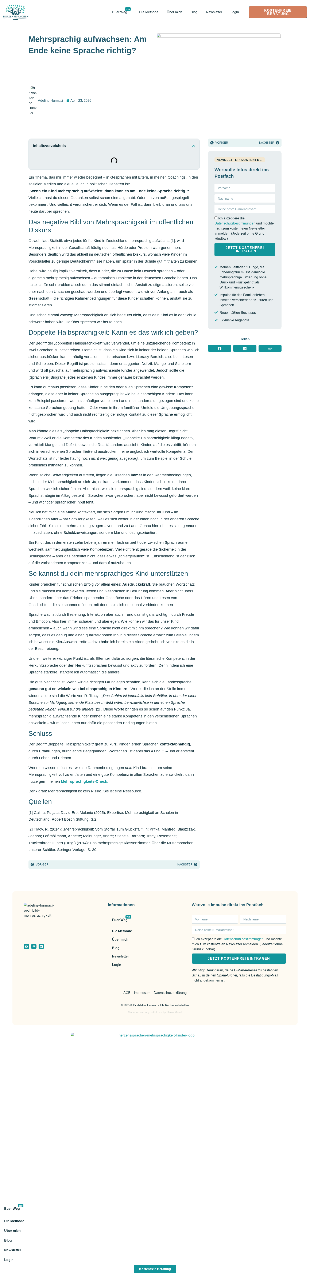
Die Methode (148, 12)
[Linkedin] (41, 946)
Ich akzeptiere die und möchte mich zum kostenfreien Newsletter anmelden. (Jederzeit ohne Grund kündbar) (244, 228)
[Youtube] (26, 946)
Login (234, 12)
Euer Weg (121, 11)
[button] (193, 145)
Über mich (174, 12)
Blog (194, 12)
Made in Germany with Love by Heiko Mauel (155, 1012)
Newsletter (214, 12)
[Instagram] (33, 946)
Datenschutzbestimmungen (234, 223)
